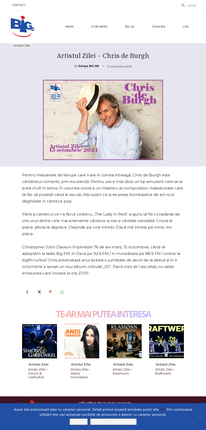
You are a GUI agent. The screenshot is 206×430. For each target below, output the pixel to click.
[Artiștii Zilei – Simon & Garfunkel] (39, 341)
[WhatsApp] (62, 292)
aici (162, 409)
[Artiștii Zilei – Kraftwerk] (166, 341)
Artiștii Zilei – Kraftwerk (165, 371)
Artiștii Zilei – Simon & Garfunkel (38, 373)
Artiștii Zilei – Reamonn (123, 371)
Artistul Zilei (22, 45)
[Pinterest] (50, 292)
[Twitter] (39, 292)
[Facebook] (27, 292)
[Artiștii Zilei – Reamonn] (124, 341)
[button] (187, 6)
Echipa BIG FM (88, 65)
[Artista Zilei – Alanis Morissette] (82, 341)
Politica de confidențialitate (113, 422)
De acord (79, 422)
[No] (199, 416)
